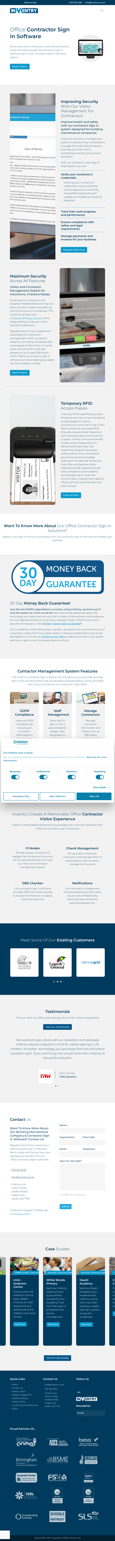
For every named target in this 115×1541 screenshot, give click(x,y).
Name (63, 1125)
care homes (34, 318)
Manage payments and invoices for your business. (79, 237)
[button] (54, 981)
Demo (15, 1385)
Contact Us (17, 1388)
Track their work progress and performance (78, 213)
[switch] (43, 777)
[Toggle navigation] (102, 10)
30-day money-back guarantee (62, 623)
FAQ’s (15, 1409)
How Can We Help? (71, 1161)
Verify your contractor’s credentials (77, 176)
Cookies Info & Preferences (25, 1405)
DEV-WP (46, 1537)
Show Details (99, 787)
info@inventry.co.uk (22, 1177)
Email (63, 1149)
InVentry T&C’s (19, 1392)
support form (22, 1213)
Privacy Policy (18, 1402)
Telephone (89, 1149)
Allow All (94, 796)
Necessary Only (21, 796)
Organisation (67, 1137)
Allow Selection (57, 796)
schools (17, 318)
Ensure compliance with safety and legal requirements (77, 225)
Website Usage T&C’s (22, 1395)
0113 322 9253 (18, 1170)
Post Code (89, 1137)
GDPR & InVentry (20, 1398)
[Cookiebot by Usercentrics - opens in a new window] (15, 742)
